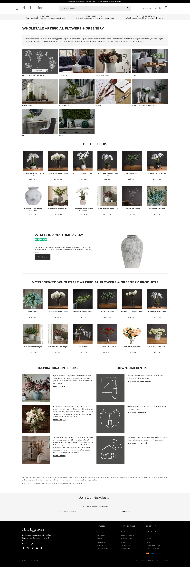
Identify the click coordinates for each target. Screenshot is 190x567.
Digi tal (166, 561)
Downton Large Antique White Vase (33, 209)
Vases (61, 135)
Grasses (98, 105)
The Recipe (133, 477)
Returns (148, 539)
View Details (42, 257)
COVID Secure (152, 561)
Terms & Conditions (152, 549)
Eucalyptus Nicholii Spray (82, 311)
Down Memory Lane (127, 535)
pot (156, 477)
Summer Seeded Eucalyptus (33, 347)
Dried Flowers (64, 75)
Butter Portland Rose (132, 347)
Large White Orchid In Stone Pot (33, 174)
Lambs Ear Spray (33, 311)
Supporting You (101, 545)
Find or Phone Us (151, 532)
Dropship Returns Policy (153, 545)
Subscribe (126, 511)
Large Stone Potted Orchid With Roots (83, 209)
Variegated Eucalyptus (157, 209)
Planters (25, 135)
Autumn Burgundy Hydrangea (107, 209)
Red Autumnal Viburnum (107, 347)
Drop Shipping (100, 542)
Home (24, 24)
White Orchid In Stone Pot (82, 173)
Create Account (147, 8)
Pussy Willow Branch (132, 209)
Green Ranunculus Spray (157, 347)
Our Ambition (125, 532)
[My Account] (155, 8)
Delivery (99, 539)
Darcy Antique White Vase (57, 209)
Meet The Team (126, 539)
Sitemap (144, 561)
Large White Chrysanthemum (132, 311)
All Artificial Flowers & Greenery (33, 75)
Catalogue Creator (102, 549)
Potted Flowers (27, 105)
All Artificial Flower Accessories (143, 105)
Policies (138, 561)
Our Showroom (101, 535)
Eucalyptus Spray (132, 173)
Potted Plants (64, 105)
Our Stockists (125, 545)
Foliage (134, 75)
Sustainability (125, 549)
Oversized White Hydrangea (58, 173)
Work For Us (125, 542)
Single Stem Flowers (102, 75)
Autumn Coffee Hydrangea (58, 347)
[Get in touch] (160, 8)
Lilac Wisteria (83, 347)
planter (165, 477)
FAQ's (148, 542)
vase (159, 477)
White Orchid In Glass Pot (156, 173)
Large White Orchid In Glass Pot (107, 174)
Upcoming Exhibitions (103, 532)
